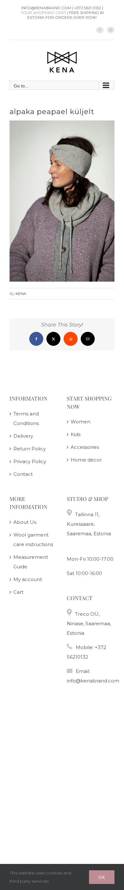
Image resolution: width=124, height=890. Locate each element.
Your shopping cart (43, 12)
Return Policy (29, 449)
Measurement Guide (30, 562)
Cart (18, 592)
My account (27, 579)
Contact (23, 474)
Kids (75, 434)
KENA (21, 293)
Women (80, 422)
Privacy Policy (29, 461)
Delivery (23, 436)
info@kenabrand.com (93, 681)
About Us (24, 522)
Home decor (86, 460)
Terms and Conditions (26, 418)
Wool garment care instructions (33, 539)
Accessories (85, 447)
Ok (101, 877)
